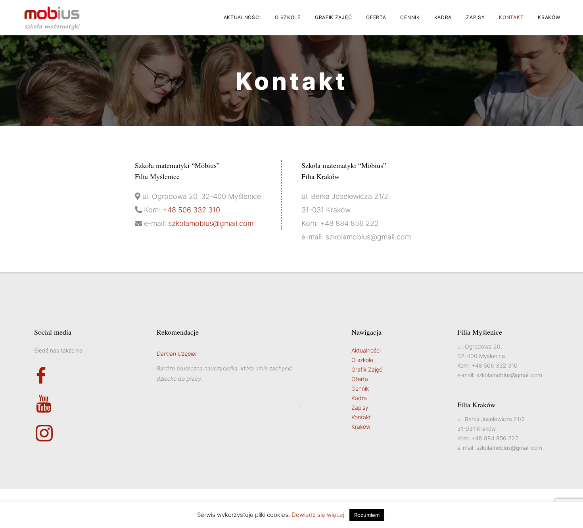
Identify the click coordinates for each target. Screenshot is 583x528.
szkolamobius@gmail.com (210, 223)
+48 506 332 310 (191, 210)
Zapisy (475, 17)
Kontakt (511, 17)
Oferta (376, 17)
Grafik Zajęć (333, 17)
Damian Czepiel (176, 353)
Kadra (443, 17)
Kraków (549, 17)
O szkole (288, 17)
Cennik (410, 17)
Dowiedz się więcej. (319, 514)
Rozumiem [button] (367, 515)
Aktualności (242, 17)
